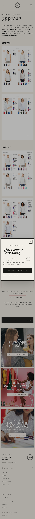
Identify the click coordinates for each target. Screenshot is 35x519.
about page (15, 262)
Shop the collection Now (17, 270)
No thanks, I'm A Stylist (10, 275)
